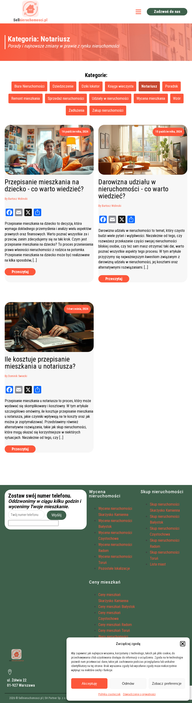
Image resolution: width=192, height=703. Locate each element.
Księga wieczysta (120, 86)
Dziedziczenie (63, 86)
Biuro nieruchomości (113, 636)
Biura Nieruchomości (29, 86)
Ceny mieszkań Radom (115, 624)
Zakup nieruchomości (107, 110)
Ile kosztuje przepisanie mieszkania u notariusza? (40, 363)
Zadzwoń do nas (167, 11)
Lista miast (158, 564)
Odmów (128, 683)
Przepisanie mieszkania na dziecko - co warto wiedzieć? (44, 185)
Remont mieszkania (25, 98)
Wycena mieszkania (151, 98)
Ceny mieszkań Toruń (114, 630)
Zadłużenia (76, 110)
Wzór (177, 98)
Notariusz (149, 86)
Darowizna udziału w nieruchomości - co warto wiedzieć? (133, 189)
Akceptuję (89, 683)
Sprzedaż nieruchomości (66, 98)
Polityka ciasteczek (109, 694)
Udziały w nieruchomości (110, 98)
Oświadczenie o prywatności (139, 694)
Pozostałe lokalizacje (114, 568)
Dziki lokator (90, 86)
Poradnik (171, 86)
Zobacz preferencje (166, 683)
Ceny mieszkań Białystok (116, 606)
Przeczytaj (20, 272)
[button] (182, 643)
